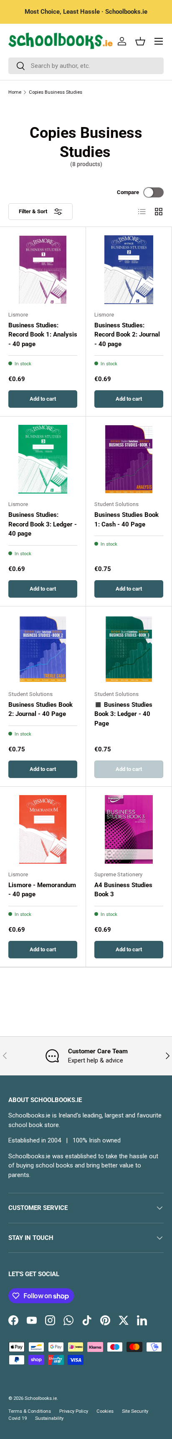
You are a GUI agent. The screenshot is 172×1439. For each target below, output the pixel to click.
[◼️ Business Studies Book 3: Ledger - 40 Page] (128, 649)
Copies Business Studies (55, 92)
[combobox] (86, 65)
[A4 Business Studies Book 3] (128, 829)
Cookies (105, 1411)
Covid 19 (17, 1418)
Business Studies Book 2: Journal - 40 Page (40, 709)
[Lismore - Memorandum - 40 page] (42, 829)
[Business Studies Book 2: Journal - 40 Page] (42, 649)
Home (14, 92)
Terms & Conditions (29, 1411)
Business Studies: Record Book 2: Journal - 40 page (127, 335)
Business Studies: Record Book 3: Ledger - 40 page (42, 524)
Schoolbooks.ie (41, 1398)
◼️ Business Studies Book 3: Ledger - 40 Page (123, 714)
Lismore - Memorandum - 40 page (42, 889)
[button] (140, 41)
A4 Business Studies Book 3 (123, 889)
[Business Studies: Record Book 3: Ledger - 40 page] (42, 459)
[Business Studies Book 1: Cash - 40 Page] (128, 459)
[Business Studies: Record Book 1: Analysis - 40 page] (42, 269)
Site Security (135, 1411)
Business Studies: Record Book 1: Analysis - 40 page (42, 335)
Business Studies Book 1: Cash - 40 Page (126, 519)
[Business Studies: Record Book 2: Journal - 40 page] (128, 269)
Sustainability (49, 1418)
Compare (128, 192)
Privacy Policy (73, 1411)
